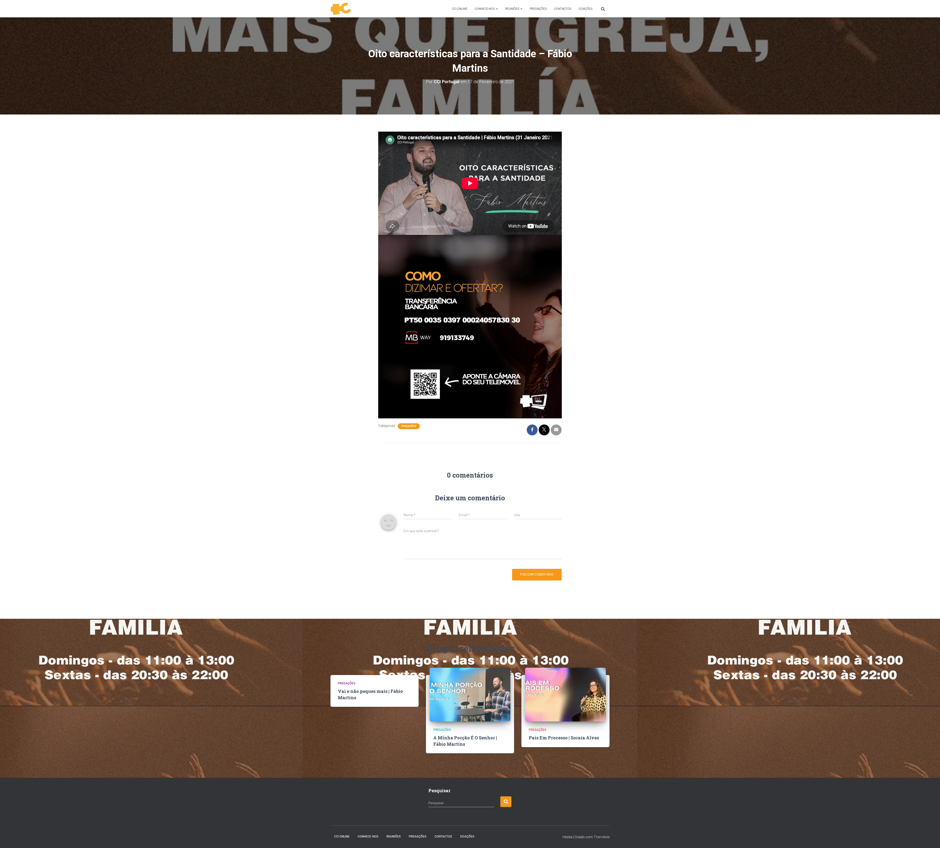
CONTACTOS (562, 9)
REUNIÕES (512, 9)
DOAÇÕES (585, 9)
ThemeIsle (602, 837)
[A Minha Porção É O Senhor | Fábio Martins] (470, 694)
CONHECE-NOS (485, 9)
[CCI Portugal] (354, 9)
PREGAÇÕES (538, 9)
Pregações (408, 426)
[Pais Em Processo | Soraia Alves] (565, 694)
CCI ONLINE (459, 9)
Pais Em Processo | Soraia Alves (564, 738)
